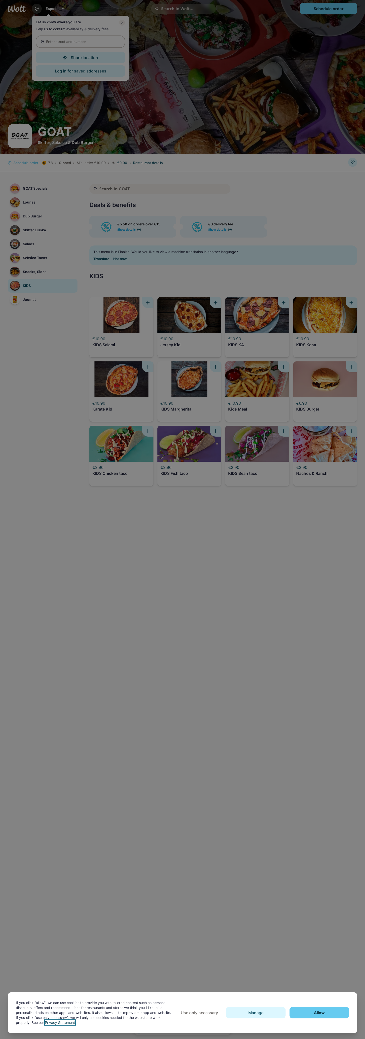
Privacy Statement (60, 1022)
